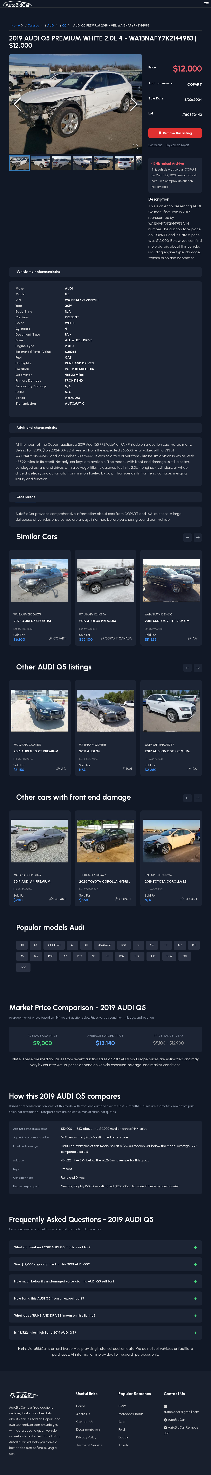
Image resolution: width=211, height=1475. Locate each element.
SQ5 (137, 956)
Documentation (88, 1429)
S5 (93, 956)
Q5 (64, 25)
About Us (83, 1414)
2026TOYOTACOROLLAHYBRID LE (106, 881)
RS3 (79, 956)
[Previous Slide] (17, 104)
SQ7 (169, 956)
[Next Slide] (134, 104)
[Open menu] (206, 3)
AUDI (50, 25)
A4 (35, 945)
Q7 (180, 945)
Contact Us (84, 1422)
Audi (121, 1422)
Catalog (33, 25)
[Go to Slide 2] (40, 163)
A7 (65, 956)
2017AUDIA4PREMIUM (31, 881)
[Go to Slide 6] (124, 163)
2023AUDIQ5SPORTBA (32, 621)
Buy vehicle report (177, 145)
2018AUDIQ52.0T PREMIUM (167, 621)
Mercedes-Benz (130, 1414)
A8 (86, 945)
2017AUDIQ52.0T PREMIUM (167, 751)
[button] (75, 104)
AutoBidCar (176, 1420)
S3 (138, 945)
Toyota (123, 1445)
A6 (72, 945)
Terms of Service (89, 1445)
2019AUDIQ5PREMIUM (97, 621)
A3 (21, 945)
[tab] (38, 272)
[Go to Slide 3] (61, 163)
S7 (107, 956)
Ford (121, 1429)
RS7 (121, 956)
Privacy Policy (86, 1437)
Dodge (123, 1437)
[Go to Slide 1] (19, 163)
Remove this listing (175, 133)
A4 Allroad (54, 945)
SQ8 (23, 967)
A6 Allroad (104, 945)
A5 (22, 956)
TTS (153, 956)
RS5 (50, 956)
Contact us (155, 145)
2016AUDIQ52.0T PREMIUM (35, 751)
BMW (122, 1406)
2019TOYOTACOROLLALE (165, 881)
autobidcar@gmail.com (181, 1412)
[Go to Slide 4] (82, 163)
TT (166, 945)
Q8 (185, 956)
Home (16, 25)
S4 (152, 945)
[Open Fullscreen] (135, 147)
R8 (194, 945)
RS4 (124, 945)
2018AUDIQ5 (89, 751)
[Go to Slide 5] (103, 163)
